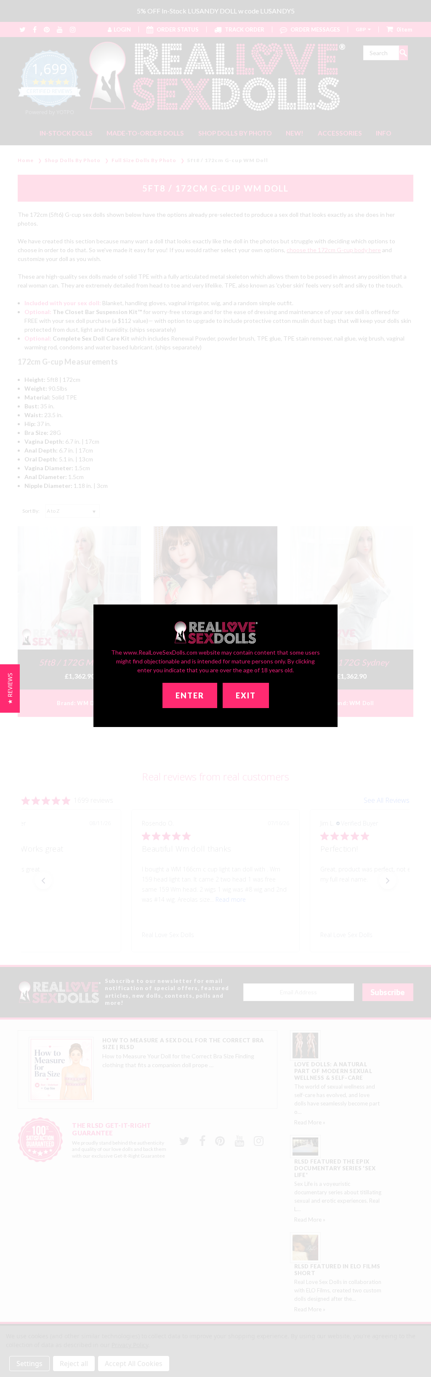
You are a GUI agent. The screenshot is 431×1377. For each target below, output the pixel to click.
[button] (10, 688)
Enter (190, 695)
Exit (246, 695)
